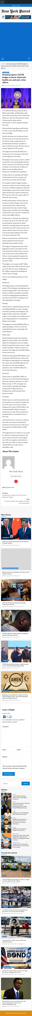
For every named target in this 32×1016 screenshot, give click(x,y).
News (9, 906)
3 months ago (15, 545)
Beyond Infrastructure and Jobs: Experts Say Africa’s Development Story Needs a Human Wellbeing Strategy (14, 1003)
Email (19, 750)
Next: (17, 501)
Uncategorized (6, 72)
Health (4, 568)
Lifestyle (8, 568)
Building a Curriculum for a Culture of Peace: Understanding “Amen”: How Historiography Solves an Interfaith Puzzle (15, 696)
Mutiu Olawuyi (7, 545)
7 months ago (14, 637)
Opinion (14, 794)
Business (4, 906)
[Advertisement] (16, 39)
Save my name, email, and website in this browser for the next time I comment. (15, 767)
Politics (17, 842)
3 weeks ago (14, 883)
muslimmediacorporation (9, 943)
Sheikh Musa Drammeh (9, 606)
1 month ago (18, 913)
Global (14, 833)
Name (4, 750)
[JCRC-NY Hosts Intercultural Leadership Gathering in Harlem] (16, 590)
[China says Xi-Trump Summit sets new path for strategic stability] (16, 529)
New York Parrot (7, 85)
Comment (5, 726)
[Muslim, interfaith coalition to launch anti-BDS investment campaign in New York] (16, 958)
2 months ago (19, 943)
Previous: (14, 495)
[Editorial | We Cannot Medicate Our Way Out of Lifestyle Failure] (16, 559)
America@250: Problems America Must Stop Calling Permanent (20, 798)
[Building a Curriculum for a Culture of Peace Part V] (6, 829)
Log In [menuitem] (2, 2)
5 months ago (15, 575)
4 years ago (15, 85)
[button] (4, 716)
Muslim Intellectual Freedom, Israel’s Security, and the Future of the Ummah (21, 846)
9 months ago (15, 700)
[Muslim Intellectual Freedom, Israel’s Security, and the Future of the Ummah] (6, 845)
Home (3, 64)
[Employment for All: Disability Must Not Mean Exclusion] (6, 813)
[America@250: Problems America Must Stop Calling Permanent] (6, 797)
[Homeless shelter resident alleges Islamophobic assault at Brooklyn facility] (16, 621)
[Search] (29, 58)
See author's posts (16, 476)
